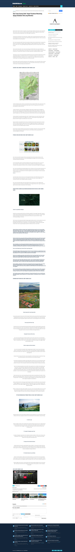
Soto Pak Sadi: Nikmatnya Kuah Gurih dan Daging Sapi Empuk (55, 38)
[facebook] (54, 550)
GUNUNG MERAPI (51, 50)
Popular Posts (59, 29)
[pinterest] (61, 550)
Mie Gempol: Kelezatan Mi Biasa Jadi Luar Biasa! (55, 41)
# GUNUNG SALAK (17, 485)
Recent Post (52, 29)
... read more (49, 533)
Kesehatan (20, 6)
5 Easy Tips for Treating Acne (52, 35)
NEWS (16, 6)
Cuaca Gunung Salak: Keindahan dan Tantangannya (34, 499)
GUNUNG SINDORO (51, 53)
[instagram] (55, 550)
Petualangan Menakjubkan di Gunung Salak (16, 499)
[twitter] (52, 550)
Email (24, 515)
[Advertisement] (29, 24)
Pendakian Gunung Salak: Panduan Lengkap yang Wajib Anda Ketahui (24, 499)
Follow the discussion (45, 503)
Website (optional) (37, 515)
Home (14, 6)
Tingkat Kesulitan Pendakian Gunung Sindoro (37, 535)
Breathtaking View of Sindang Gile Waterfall (54, 39)
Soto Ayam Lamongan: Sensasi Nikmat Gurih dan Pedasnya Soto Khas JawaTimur (55, 46)
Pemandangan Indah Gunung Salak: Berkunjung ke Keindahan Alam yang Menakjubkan (42, 499)
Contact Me (31, 6)
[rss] (57, 550)
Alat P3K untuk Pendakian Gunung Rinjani (53, 540)
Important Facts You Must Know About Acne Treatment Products (54, 32)
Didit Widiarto (26, 550)
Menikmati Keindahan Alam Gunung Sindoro (37, 525)
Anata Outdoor (36, 6)
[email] (58, 550)
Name (13, 515)
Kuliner (54, 56)
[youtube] (60, 550)
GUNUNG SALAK (18, 10)
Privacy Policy (25, 6)
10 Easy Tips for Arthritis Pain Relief (53, 34)
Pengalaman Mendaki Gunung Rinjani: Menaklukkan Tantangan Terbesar (53, 43)
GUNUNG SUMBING (56, 53)
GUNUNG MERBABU (56, 50)
